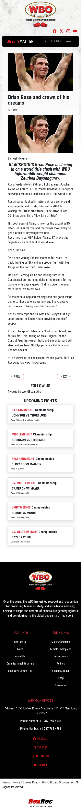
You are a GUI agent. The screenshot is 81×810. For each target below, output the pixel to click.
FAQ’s (20, 649)
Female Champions (60, 649)
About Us (20, 656)
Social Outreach (61, 670)
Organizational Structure (20, 663)
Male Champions (61, 641)
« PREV (15, 376)
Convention (60, 685)
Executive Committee (20, 670)
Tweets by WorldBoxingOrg (24, 391)
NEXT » (65, 376)
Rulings (61, 663)
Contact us (20, 641)
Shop (61, 678)
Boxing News (61, 656)
